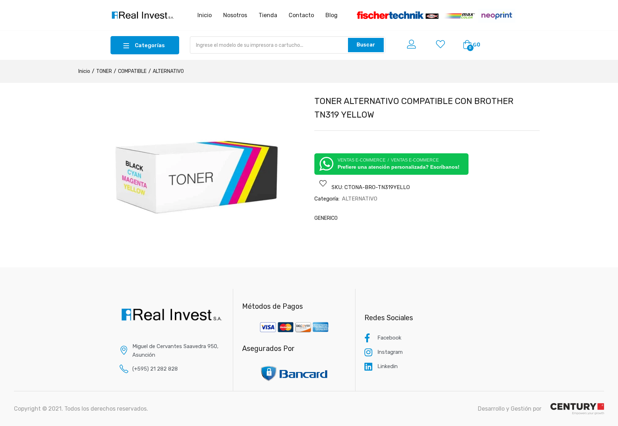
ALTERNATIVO (168, 71)
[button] (471, 45)
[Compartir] (594, 8)
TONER (104, 71)
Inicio (84, 71)
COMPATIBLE (132, 71)
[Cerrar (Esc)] (610, 8)
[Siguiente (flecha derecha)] (605, 213)
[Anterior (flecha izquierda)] (12, 213)
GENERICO (326, 218)
